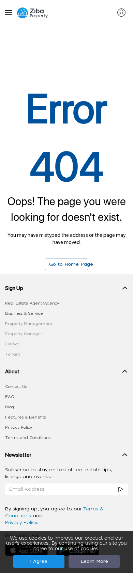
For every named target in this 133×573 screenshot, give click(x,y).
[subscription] (120, 489)
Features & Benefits (25, 417)
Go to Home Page (68, 264)
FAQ (10, 397)
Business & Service (24, 313)
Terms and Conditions (27, 438)
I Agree (38, 561)
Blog (9, 407)
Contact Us (16, 386)
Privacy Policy (18, 427)
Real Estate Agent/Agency (32, 303)
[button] (66, 289)
